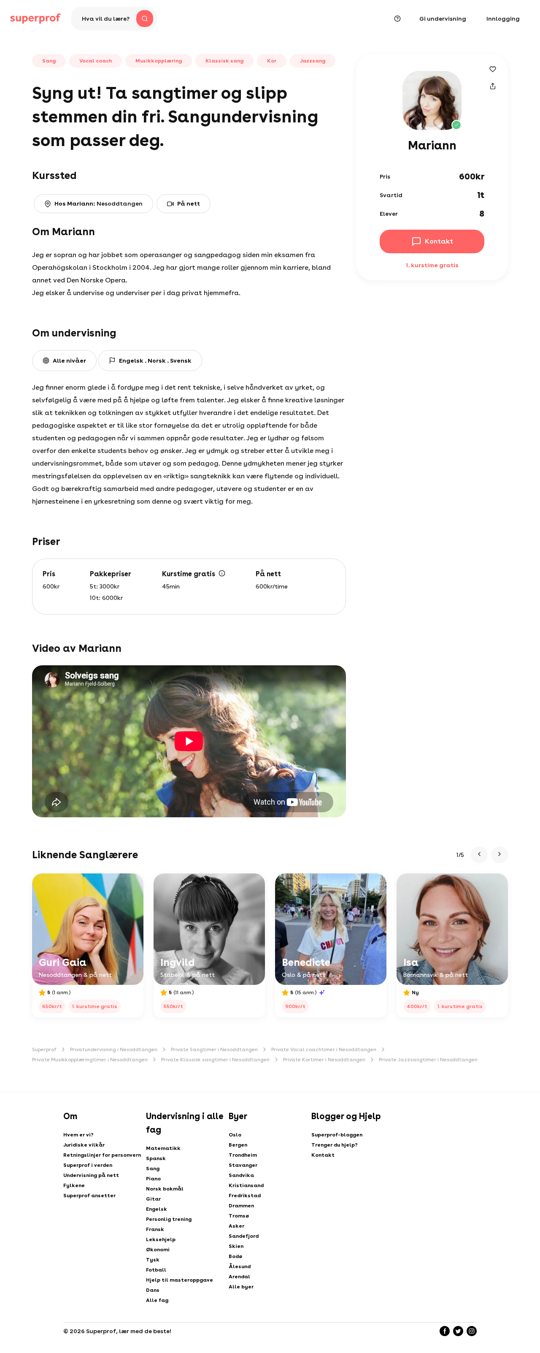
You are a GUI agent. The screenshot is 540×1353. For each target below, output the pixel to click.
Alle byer (241, 1287)
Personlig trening (169, 1219)
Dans (152, 1290)
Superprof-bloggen (336, 1135)
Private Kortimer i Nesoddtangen (324, 1060)
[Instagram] (472, 1331)
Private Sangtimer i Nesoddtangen (214, 1049)
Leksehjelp (161, 1239)
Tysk (152, 1260)
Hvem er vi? (78, 1135)
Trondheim (243, 1155)
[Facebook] (445, 1331)
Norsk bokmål (165, 1189)
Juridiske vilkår (84, 1145)
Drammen (241, 1206)
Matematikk (163, 1148)
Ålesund (240, 1266)
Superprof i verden (87, 1165)
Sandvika (241, 1175)
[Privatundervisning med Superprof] (35, 19)
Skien (236, 1246)
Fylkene (74, 1185)
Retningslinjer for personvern (102, 1155)
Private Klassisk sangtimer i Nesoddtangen (215, 1060)
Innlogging (503, 18)
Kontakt (323, 1155)
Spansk (156, 1158)
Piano (153, 1179)
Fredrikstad (245, 1195)
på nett (188, 203)
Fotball (156, 1270)
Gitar (153, 1199)
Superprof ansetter (89, 1195)
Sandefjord (244, 1236)
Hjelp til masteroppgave (179, 1280)
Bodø (235, 1256)
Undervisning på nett (91, 1175)
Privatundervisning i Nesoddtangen (113, 1049)
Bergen (238, 1145)
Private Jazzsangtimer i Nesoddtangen (428, 1060)
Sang (152, 1168)
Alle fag (157, 1300)
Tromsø (239, 1216)
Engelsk (156, 1209)
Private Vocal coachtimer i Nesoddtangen (323, 1049)
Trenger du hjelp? (334, 1145)
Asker (236, 1226)
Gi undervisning (442, 18)
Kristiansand (246, 1185)
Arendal (239, 1277)
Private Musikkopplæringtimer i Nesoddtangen (90, 1060)
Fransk (155, 1229)
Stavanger (243, 1165)
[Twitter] (458, 1331)
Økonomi (158, 1250)
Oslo (235, 1135)
